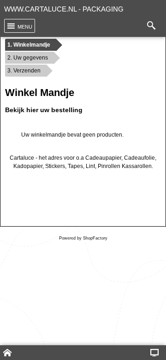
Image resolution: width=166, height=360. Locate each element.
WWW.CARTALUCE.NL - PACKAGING (64, 9)
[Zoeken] (153, 26)
